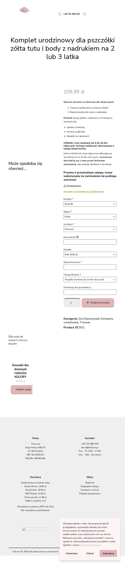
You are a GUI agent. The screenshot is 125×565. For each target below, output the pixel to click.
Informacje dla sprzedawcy (77, 287)
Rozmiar (68, 199)
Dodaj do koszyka (99, 302)
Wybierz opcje (23, 389)
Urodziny (69, 224)
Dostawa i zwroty (90, 489)
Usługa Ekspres (72, 274)
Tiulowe (85, 322)
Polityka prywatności (89, 493)
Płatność (90, 482)
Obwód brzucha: (73, 262)
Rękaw (68, 211)
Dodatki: (68, 249)
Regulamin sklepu (90, 486)
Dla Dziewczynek (89, 319)
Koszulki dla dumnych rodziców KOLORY (20, 371)
